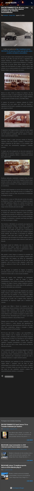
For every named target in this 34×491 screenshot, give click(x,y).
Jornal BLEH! (10, 3)
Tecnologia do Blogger (18, 488)
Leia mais (30, 440)
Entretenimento (9, 376)
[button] (32, 8)
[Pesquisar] (32, 3)
